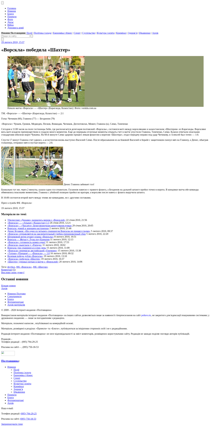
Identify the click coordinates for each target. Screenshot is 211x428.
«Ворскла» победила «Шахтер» (23, 259)
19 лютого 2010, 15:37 (12, 42)
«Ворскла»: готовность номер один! (26, 242)
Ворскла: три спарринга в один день (26, 247)
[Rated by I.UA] (8, 355)
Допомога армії (15, 27)
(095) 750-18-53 (28, 419)
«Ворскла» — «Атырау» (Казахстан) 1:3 (28, 222)
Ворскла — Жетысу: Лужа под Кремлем (28, 239)
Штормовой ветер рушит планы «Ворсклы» (30, 236)
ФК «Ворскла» (24, 267)
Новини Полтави (16, 293)
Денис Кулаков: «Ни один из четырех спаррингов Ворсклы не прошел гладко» (48, 231)
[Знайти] (31, 36)
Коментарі (6, 269)
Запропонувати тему (12, 424)
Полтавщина (10, 361)
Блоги (10, 14)
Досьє (10, 22)
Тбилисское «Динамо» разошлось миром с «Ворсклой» (36, 220)
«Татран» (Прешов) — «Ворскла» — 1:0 (28, 253)
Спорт (77, 33)
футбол (11, 267)
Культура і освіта (105, 33)
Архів (155, 33)
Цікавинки (144, 33)
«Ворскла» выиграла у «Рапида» (24, 245)
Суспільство (88, 33)
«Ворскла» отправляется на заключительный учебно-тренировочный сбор (46, 234)
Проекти (12, 16)
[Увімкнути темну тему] (2, 2)
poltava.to (146, 315)
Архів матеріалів (16, 304)
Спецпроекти (14, 296)
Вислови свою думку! (12, 272)
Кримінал (121, 33)
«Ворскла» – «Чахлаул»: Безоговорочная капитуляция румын (39, 225)
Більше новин (8, 285)
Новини (11, 11)
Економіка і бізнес (62, 33)
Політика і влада (42, 33)
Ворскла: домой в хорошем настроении (28, 228)
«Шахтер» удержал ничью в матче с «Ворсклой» (33, 261)
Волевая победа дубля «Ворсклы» (25, 256)
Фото (10, 19)
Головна (11, 8)
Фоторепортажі (15, 302)
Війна (10, 25)
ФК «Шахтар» (40, 267)
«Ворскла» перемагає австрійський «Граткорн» (32, 250)
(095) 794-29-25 (29, 413)
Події (29, 33)
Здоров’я (132, 33)
